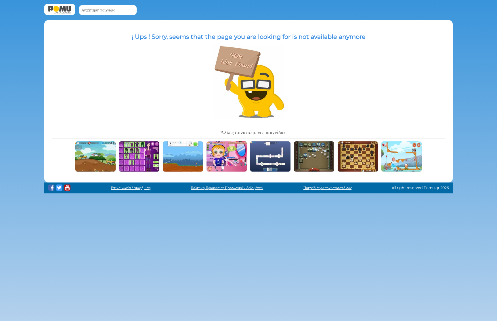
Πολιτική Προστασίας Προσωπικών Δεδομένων (227, 188)
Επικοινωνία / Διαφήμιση (131, 188)
